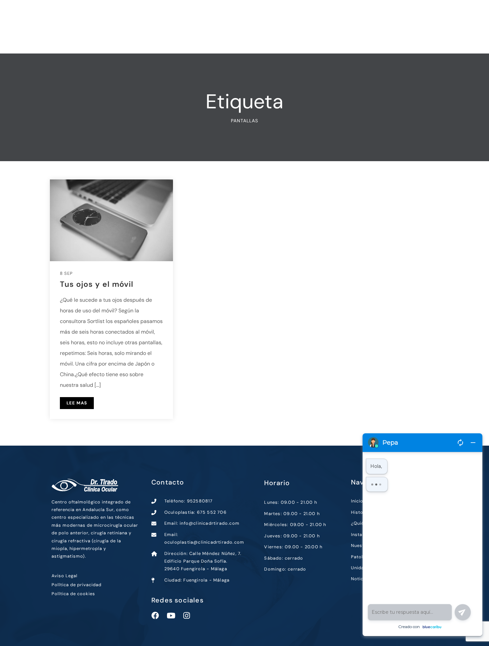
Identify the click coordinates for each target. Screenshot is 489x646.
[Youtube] (171, 615)
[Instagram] (186, 615)
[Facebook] (155, 615)
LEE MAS (77, 403)
